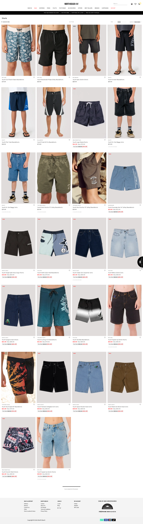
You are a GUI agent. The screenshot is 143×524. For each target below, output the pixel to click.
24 (87, 73)
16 (22, 73)
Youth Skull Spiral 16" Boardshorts (12, 406)
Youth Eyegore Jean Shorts (10, 339)
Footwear (62, 8)
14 (20, 73)
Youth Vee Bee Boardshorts (81, 339)
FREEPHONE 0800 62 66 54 (107, 511)
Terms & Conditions (45, 509)
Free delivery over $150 (92, 13)
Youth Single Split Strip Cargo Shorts (13, 272)
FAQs (25, 509)
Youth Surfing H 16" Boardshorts (47, 339)
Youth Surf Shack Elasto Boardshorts (13, 79)
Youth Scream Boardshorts (116, 79)
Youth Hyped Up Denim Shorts (117, 339)
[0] (139, 4)
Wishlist (76, 506)
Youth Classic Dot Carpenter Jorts (83, 272)
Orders (75, 504)
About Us (43, 506)
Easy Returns (65, 13)
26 (89, 73)
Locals (59, 504)
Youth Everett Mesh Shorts (10, 472)
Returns (26, 506)
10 (16, 73)
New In (30, 8)
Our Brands (43, 508)
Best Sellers (88, 8)
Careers (42, 504)
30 (93, 73)
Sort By (132, 22)
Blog (58, 506)
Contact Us (26, 508)
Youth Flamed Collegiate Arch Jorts (47, 406)
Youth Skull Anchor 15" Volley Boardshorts (49, 207)
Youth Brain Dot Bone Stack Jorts (118, 406)
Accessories (72, 8)
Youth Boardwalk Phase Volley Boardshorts (50, 79)
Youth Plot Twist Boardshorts (10, 142)
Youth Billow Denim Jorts (115, 272)
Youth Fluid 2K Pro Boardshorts (46, 142)
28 (91, 73)
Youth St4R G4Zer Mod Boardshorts (48, 272)
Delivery (26, 504)
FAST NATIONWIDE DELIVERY (51, 13)
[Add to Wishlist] (34, 77)
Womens (42, 8)
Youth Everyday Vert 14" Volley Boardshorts (121, 207)
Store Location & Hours (29, 511)
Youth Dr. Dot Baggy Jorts (116, 142)
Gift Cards (76, 508)
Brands (97, 8)
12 (18, 73)
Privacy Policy (44, 511)
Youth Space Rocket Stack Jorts (82, 406)
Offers (80, 8)
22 (85, 73)
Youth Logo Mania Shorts (80, 142)
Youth (55, 8)
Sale (35, 8)
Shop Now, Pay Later (77, 13)
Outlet (113, 8)
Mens (48, 8)
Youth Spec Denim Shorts (80, 79)
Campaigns (105, 8)
